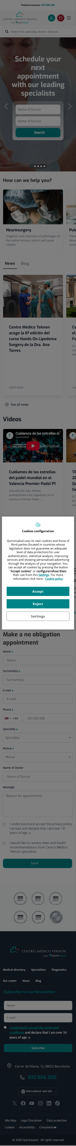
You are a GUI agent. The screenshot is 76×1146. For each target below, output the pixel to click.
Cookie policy (54, 578)
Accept (38, 591)
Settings (38, 616)
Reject (38, 604)
